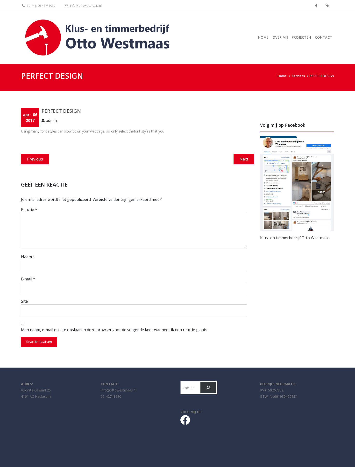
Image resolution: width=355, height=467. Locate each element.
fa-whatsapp (327, 6)
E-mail (28, 279)
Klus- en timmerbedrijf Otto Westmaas (295, 237)
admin (51, 120)
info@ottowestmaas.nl (85, 5)
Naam (28, 256)
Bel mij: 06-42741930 (40, 5)
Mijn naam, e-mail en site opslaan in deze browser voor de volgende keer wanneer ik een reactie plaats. (114, 329)
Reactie (29, 209)
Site (24, 301)
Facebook (316, 6)
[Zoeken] (208, 387)
